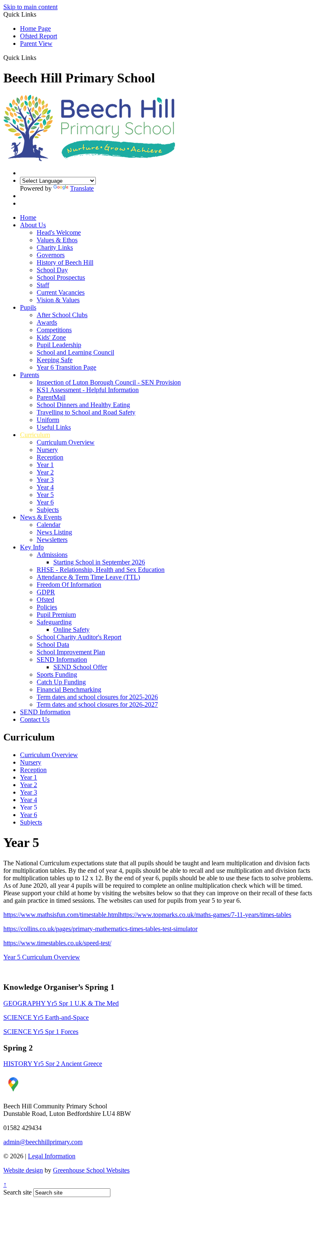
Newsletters (52, 539)
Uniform (48, 419)
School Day (52, 269)
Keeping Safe (54, 359)
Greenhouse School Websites (91, 1170)
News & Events (41, 517)
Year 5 (45, 494)
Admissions (52, 554)
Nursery (47, 449)
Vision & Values (58, 299)
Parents (29, 374)
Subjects (48, 509)
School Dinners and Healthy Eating (83, 404)
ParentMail (51, 397)
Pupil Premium (56, 614)
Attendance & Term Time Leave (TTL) (88, 577)
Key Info (32, 547)
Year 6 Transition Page (66, 367)
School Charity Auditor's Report (79, 637)
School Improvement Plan (71, 652)
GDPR (46, 592)
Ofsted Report (38, 36)
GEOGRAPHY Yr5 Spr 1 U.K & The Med (61, 1003)
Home (28, 217)
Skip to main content (30, 6)
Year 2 (45, 472)
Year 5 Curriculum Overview (41, 957)
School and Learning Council (75, 352)
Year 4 (45, 487)
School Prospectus (61, 277)
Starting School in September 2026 (99, 562)
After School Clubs (62, 314)
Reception (50, 457)
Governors (51, 254)
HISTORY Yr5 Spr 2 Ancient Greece (52, 1063)
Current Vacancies (61, 292)
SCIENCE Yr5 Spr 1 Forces (40, 1031)
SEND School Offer (80, 667)
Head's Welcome (59, 232)
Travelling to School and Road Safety (86, 412)
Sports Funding (57, 674)
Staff (43, 284)
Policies (47, 607)
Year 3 (45, 479)
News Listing (54, 532)
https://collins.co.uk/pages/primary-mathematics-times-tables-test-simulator (100, 928)
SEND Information (62, 659)
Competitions (54, 329)
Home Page (35, 28)
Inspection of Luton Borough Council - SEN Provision (109, 382)
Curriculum (35, 434)
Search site (17, 1192)
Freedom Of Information (69, 584)
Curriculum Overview (66, 442)
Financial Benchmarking (69, 689)
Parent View (36, 43)
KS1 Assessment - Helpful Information (88, 389)
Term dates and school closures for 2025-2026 (97, 696)
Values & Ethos (57, 239)
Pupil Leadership (59, 344)
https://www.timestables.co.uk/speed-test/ (57, 942)
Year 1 (45, 464)
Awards (47, 322)
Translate (82, 188)
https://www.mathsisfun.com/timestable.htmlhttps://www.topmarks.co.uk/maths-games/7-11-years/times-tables (147, 914)
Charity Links (55, 247)
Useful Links (54, 427)
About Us (33, 225)
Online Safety (71, 629)
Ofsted (45, 599)
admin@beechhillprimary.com (42, 1141)
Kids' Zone (51, 337)
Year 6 (45, 502)
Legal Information (51, 1156)
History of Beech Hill (65, 262)
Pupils (28, 307)
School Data (53, 644)
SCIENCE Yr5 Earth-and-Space (46, 1017)
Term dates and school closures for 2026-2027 (97, 704)
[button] (39, 57)
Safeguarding (54, 622)
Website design (23, 1170)
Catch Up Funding (61, 682)
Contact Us (35, 719)
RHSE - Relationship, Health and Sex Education (101, 569)
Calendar (48, 524)
